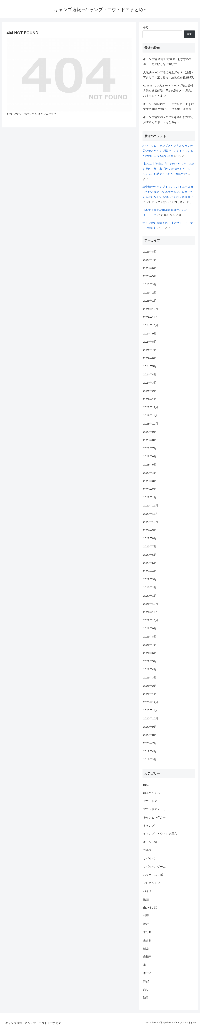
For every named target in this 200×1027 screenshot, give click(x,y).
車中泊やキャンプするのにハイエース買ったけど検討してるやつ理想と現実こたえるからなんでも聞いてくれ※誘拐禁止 (167, 192)
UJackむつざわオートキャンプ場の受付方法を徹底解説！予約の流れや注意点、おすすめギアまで (168, 90)
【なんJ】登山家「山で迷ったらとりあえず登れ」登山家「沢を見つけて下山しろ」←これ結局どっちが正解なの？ (168, 169)
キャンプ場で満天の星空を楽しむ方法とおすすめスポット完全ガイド (168, 120)
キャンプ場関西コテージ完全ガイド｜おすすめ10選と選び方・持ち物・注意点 (168, 106)
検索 (145, 27)
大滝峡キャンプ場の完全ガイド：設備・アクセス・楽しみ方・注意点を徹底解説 (168, 75)
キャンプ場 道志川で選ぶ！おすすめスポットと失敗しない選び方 (167, 62)
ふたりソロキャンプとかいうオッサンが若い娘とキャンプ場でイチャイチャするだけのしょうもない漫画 (167, 150)
